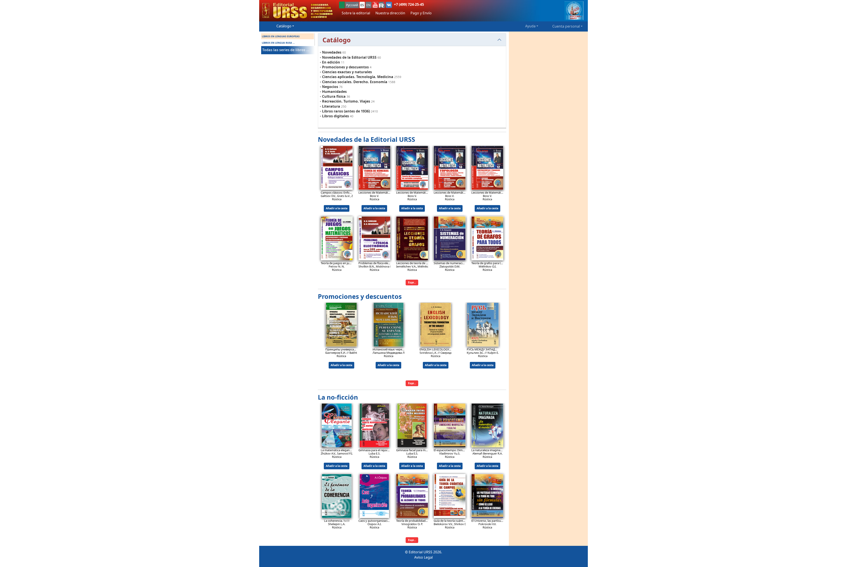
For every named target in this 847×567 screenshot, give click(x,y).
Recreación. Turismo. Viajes (346, 101)
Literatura (331, 106)
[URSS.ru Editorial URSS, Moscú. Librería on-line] (297, 10)
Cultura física (334, 96)
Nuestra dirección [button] (390, 13)
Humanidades (334, 91)
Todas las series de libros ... (285, 49)
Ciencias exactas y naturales (347, 71)
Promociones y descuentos (345, 67)
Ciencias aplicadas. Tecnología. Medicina (357, 76)
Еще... (412, 282)
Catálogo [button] (283, 26)
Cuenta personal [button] (566, 26)
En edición (331, 62)
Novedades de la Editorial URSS (349, 57)
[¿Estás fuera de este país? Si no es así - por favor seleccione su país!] (342, 5)
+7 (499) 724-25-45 (409, 4)
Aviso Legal (423, 557)
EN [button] (368, 5)
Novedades (331, 52)
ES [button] (362, 5)
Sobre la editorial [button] (356, 13)
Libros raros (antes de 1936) (346, 111)
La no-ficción (338, 397)
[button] (375, 5)
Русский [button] (352, 5)
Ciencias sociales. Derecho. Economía (354, 81)
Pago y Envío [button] (421, 13)
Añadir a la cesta (336, 208)
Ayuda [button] (530, 26)
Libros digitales (335, 116)
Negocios (330, 86)
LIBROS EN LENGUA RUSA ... (278, 42)
